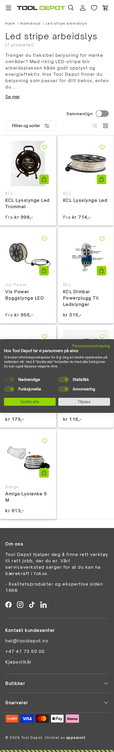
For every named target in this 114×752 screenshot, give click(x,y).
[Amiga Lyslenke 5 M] (28, 457)
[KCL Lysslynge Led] (86, 163)
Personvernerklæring (91, 346)
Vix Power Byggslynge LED (24, 295)
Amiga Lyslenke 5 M (26, 497)
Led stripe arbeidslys (66, 23)
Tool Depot (31, 738)
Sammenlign (80, 113)
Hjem (10, 23)
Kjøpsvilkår (18, 662)
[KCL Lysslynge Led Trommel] (28, 163)
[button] (105, 8)
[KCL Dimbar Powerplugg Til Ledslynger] (86, 255)
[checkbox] (9, 379)
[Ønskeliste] (94, 8)
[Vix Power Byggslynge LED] (28, 255)
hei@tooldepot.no (26, 640)
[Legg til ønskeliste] (44, 147)
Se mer (12, 96)
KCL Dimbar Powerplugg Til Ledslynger (81, 298)
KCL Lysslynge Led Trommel (27, 203)
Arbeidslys (30, 23)
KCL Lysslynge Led (85, 200)
